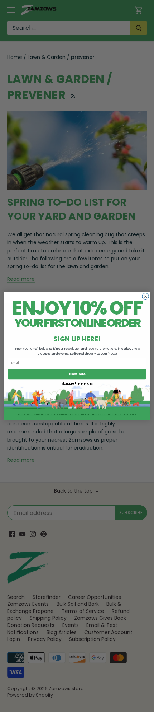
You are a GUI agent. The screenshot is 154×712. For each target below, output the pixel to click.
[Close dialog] (145, 296)
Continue (77, 374)
